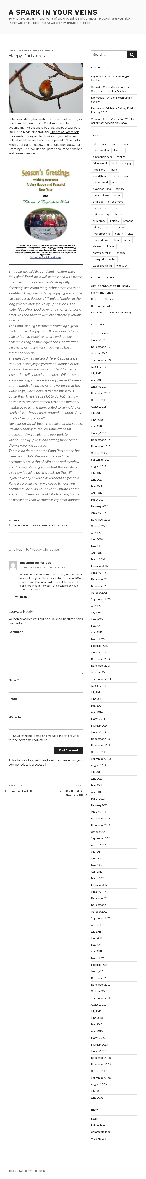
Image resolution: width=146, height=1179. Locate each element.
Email (14, 699)
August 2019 (98, 366)
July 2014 (96, 692)
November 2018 (100, 393)
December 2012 (100, 818)
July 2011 (96, 931)
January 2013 (98, 811)
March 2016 (98, 559)
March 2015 (98, 639)
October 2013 (99, 752)
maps (115, 182)
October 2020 (99, 333)
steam (121, 252)
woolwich (121, 265)
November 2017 (100, 446)
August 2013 (98, 765)
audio (104, 144)
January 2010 (98, 1051)
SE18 (130, 233)
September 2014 (101, 678)
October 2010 (99, 991)
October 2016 (99, 526)
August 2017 (98, 466)
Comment (16, 632)
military (120, 188)
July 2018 (96, 413)
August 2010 (98, 1004)
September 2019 (101, 359)
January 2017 (98, 512)
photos (118, 214)
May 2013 (96, 785)
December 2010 (100, 978)
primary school (101, 227)
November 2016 (100, 519)
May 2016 (96, 546)
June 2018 (97, 419)
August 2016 (98, 532)
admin (49, 50)
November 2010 (100, 984)
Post (17, 520)
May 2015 (96, 625)
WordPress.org (100, 1138)
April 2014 (97, 712)
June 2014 (97, 698)
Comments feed (101, 1131)
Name (14, 680)
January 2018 (98, 433)
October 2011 (99, 911)
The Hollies (106, 292)
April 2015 (97, 632)
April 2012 (96, 871)
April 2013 (96, 792)
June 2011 (96, 938)
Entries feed (98, 1125)
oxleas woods (101, 208)
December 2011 (100, 898)
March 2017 (98, 499)
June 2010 (97, 1017)
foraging (127, 163)
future (113, 169)
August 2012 (98, 845)
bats (114, 144)
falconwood (100, 163)
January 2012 (98, 891)
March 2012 (98, 878)
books (125, 144)
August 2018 (98, 406)
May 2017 (96, 486)
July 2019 (96, 373)
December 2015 (100, 579)
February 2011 (99, 964)
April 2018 (97, 426)
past (116, 208)
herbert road (100, 182)
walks (112, 259)
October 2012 (99, 831)
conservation (101, 150)
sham (116, 240)
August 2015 (98, 605)
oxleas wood (115, 201)
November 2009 (101, 1064)
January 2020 (99, 340)
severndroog (100, 240)
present (128, 220)
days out (118, 150)
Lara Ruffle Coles (101, 312)
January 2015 (98, 652)
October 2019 (99, 353)
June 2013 (97, 778)
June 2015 (97, 619)
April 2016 (97, 552)
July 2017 (96, 473)
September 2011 (100, 918)
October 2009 (99, 1071)
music (117, 195)
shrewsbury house (104, 246)
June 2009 (97, 1097)
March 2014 (98, 718)
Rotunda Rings (124, 312)
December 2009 (101, 1057)
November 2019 (100, 346)
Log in (94, 1118)
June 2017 (97, 479)
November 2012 (100, 825)
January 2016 (98, 572)
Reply (23, 596)
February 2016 (99, 565)
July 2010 (96, 1011)
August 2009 (99, 1084)
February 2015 (99, 645)
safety (119, 233)
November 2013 (100, 745)
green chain (121, 176)
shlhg (127, 240)
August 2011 (98, 924)
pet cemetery (101, 214)
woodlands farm (55, 525)
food (114, 163)
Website (15, 717)
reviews (119, 227)
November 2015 (100, 586)
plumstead (99, 220)
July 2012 (96, 851)
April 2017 (96, 492)
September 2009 (101, 1077)
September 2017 (101, 459)
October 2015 (99, 592)
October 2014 (99, 672)
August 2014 (98, 685)
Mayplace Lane (102, 188)
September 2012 (101, 838)
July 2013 (96, 772)
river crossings (102, 233)
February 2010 (99, 1044)
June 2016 (97, 539)
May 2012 (96, 865)
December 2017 (100, 439)
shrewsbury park (102, 252)
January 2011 (98, 971)
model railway (101, 195)
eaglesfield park (27, 525)
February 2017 (99, 506)
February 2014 (99, 725)
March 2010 (98, 1037)
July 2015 (96, 612)
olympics (98, 201)
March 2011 (97, 958)
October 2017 (99, 453)
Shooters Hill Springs (117, 285)
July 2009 (96, 1090)
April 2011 (96, 951)
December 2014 (100, 659)
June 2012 (97, 858)
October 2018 (99, 399)
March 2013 (98, 798)
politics (114, 220)
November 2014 (100, 665)
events (121, 156)
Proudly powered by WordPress (26, 1170)
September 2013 (101, 758)
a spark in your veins (53, 12)
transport (98, 259)
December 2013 (100, 738)
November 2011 (100, 904)
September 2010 (101, 998)
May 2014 (96, 705)
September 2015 (101, 599)
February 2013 (99, 805)
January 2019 (98, 386)
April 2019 (97, 380)
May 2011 (96, 944)
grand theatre (101, 176)
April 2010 (97, 1031)
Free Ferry (99, 169)
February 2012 (99, 884)
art (94, 144)
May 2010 (97, 1024)
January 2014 (98, 732)
